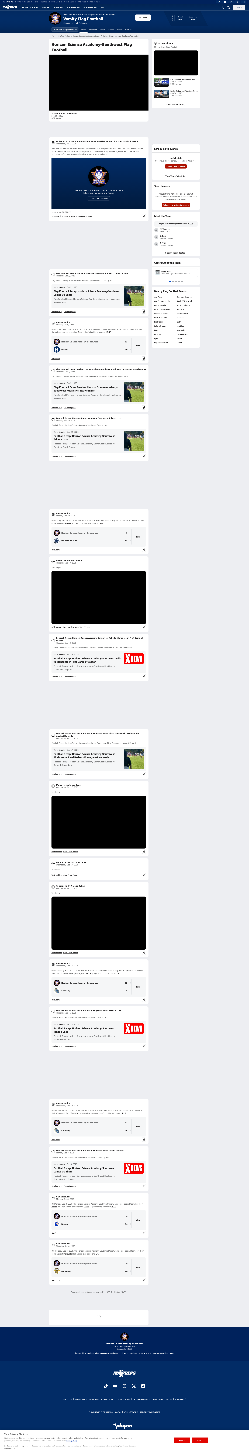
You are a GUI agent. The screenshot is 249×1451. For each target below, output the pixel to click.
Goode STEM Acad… (185, 301)
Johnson (180, 317)
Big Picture (158, 321)
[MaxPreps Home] (10, 7)
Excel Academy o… (184, 297)
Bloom (54, 1206)
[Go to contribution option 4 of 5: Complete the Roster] (179, 281)
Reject (199, 1440)
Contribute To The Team (98, 198)
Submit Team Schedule (176, 166)
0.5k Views (56, 627)
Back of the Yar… (161, 317)
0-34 (114, 1206)
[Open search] (222, 7)
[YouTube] (225, 2)
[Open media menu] (229, 7)
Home (83, 29)
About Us (67, 1399)
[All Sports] (102, 7)
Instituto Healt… (183, 313)
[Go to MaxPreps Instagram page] (124, 1386)
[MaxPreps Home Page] (53, 36)
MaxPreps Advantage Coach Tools (82, 2)
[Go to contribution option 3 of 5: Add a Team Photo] (176, 281)
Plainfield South (70, 523)
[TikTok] (219, 2)
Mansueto (67, 1254)
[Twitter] (237, 2)
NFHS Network (131, 1412)
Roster (102, 29)
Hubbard (180, 309)
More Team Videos (82, 627)
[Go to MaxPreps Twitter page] (134, 1386)
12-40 (108, 332)
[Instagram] (231, 2)
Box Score (55, 358)
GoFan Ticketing (24, 2)
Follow (144, 17)
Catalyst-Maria (160, 326)
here (191, 224)
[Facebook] (243, 2)
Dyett (156, 338)
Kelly (179, 321)
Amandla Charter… (162, 313)
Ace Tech (158, 297)
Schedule (93, 29)
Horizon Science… (184, 305)
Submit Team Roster (175, 252)
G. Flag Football (30, 7)
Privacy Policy (108, 1399)
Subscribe (94, 1399)
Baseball (58, 7)
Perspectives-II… (184, 334)
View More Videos (175, 104)
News (119, 29)
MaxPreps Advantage (150, 1412)
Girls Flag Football (63, 36)
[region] (124, 1440)
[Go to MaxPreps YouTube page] (115, 1386)
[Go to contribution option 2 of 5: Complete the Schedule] (173, 281)
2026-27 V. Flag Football (63, 29)
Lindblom (180, 326)
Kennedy (89, 973)
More (127, 29)
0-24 (96, 1254)
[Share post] (144, 216)
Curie (156, 330)
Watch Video (68, 627)
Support (179, 1399)
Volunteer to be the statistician (176, 205)
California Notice (141, 1399)
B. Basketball (73, 7)
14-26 (123, 1113)
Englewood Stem (161, 342)
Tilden (179, 342)
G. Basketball (90, 7)
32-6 (117, 973)
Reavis (80, 332)
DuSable (157, 334)
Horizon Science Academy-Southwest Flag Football (121, 36)
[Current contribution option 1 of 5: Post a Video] (170, 281)
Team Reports (59, 287)
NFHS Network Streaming (48, 2)
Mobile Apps (81, 1399)
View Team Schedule (175, 176)
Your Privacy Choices (162, 1399)
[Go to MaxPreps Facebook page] (143, 1386)
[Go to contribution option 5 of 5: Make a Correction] (182, 281)
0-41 (101, 523)
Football (46, 7)
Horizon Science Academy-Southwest (86, 36)
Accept (182, 1440)
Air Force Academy (162, 309)
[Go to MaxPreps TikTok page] (106, 1386)
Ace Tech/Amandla (162, 301)
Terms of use (123, 1399)
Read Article (56, 311)
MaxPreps (8, 2)
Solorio (179, 338)
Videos (111, 29)
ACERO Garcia (160, 305)
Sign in (239, 7)
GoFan (118, 1412)
